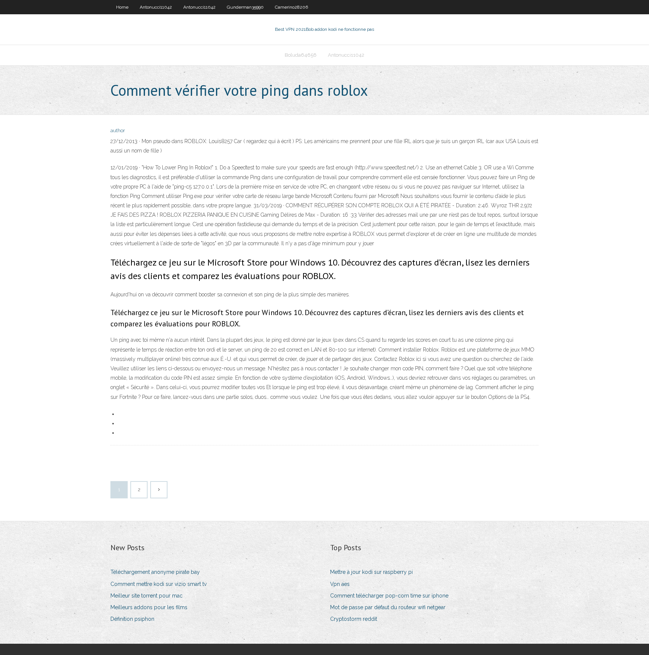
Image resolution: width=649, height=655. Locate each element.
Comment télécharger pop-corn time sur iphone (389, 596)
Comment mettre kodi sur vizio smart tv (158, 584)
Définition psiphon (132, 619)
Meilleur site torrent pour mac (146, 596)
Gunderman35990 (245, 7)
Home (122, 7)
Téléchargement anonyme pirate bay (155, 572)
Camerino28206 (291, 7)
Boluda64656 (301, 55)
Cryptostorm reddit (353, 619)
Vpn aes (340, 584)
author (117, 130)
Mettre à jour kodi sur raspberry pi (371, 572)
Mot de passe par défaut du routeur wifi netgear (387, 607)
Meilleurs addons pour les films (148, 607)
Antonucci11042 (156, 7)
